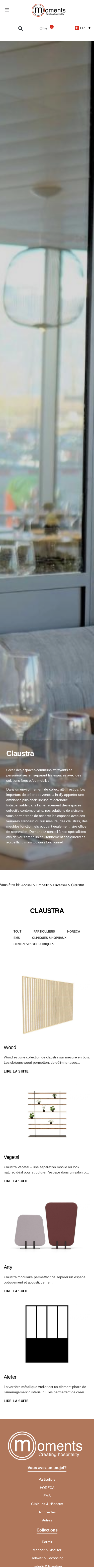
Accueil (26, 885)
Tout (17, 931)
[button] (20, 28)
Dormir (47, 1542)
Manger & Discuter (47, 1550)
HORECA (73, 931)
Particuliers (44, 931)
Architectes (47, 1512)
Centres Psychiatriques (34, 944)
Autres (47, 1520)
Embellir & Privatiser (51, 885)
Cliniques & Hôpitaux (49, 938)
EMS (17, 938)
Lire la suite (16, 1071)
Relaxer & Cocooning (47, 1558)
